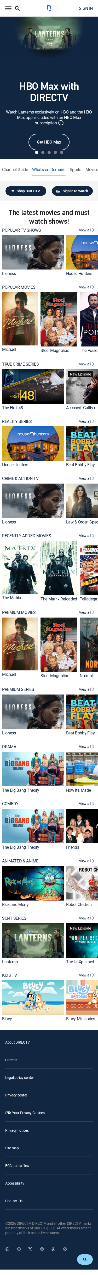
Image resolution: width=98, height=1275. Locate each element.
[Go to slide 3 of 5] (49, 152)
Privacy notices (17, 1130)
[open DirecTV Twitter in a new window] (30, 1249)
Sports (75, 169)
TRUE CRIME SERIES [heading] (20, 364)
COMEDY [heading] (10, 803)
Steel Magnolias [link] (55, 350)
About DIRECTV (17, 1042)
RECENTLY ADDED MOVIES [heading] (26, 536)
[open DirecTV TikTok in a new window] (65, 1249)
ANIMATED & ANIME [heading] (20, 861)
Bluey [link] (7, 1019)
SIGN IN (86, 8)
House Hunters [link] (79, 273)
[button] (8, 8)
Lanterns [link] (10, 962)
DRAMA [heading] (9, 746)
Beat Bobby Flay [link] (80, 465)
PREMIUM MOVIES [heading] (19, 612)
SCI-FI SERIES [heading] (14, 918)
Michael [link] (9, 349)
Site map (12, 1147)
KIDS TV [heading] (9, 975)
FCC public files (17, 1165)
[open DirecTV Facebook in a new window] (19, 1249)
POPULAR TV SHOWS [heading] (21, 230)
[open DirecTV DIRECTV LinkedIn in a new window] (7, 1249)
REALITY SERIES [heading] (17, 421)
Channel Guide (15, 169)
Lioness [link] (9, 273)
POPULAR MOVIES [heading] (19, 287)
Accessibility (14, 1183)
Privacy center (16, 1095)
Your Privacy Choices (28, 1112)
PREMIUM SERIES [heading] (18, 689)
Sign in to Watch (75, 190)
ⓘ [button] (61, 122)
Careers (11, 1059)
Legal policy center (19, 1077)
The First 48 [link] (12, 407)
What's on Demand (49, 169)
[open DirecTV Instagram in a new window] (42, 1249)
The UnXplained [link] (80, 962)
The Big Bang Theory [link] (20, 790)
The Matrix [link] (11, 597)
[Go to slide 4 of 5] (55, 152)
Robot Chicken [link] (79, 904)
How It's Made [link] (78, 790)
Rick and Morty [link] (15, 904)
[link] (33, 252)
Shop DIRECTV (28, 190)
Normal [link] (86, 675)
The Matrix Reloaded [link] (59, 599)
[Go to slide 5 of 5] (61, 152)
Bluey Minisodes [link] (80, 1019)
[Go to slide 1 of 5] (36, 152)
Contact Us (13, 1200)
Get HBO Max (49, 142)
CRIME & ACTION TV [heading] (20, 478)
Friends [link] (72, 847)
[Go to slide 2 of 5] (42, 152)
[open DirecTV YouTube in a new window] (53, 1249)
